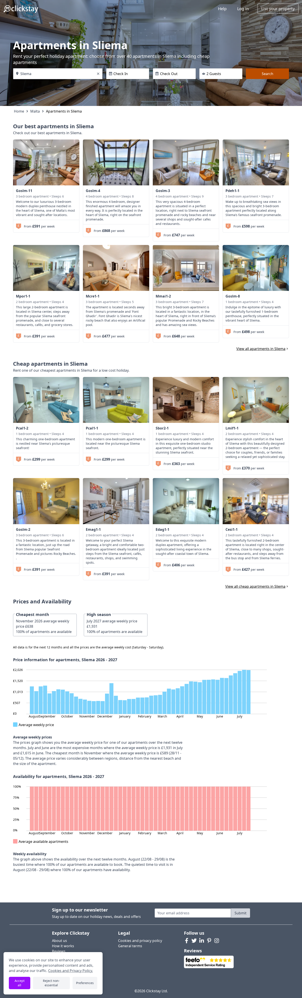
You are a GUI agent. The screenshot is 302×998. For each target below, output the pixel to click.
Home (19, 111)
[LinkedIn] (201, 940)
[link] (46, 162)
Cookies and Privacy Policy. (70, 970)
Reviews (58, 951)
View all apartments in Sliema (260, 348)
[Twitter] (194, 940)
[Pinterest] (209, 940)
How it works (63, 945)
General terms (130, 945)
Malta (35, 111)
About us (59, 940)
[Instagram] (216, 940)
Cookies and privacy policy (140, 940)
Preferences (85, 983)
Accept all (20, 983)
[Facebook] (186, 940)
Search (267, 73)
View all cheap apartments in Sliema (255, 586)
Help (222, 8)
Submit (241, 913)
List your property (278, 8)
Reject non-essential (51, 983)
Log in (243, 8)
